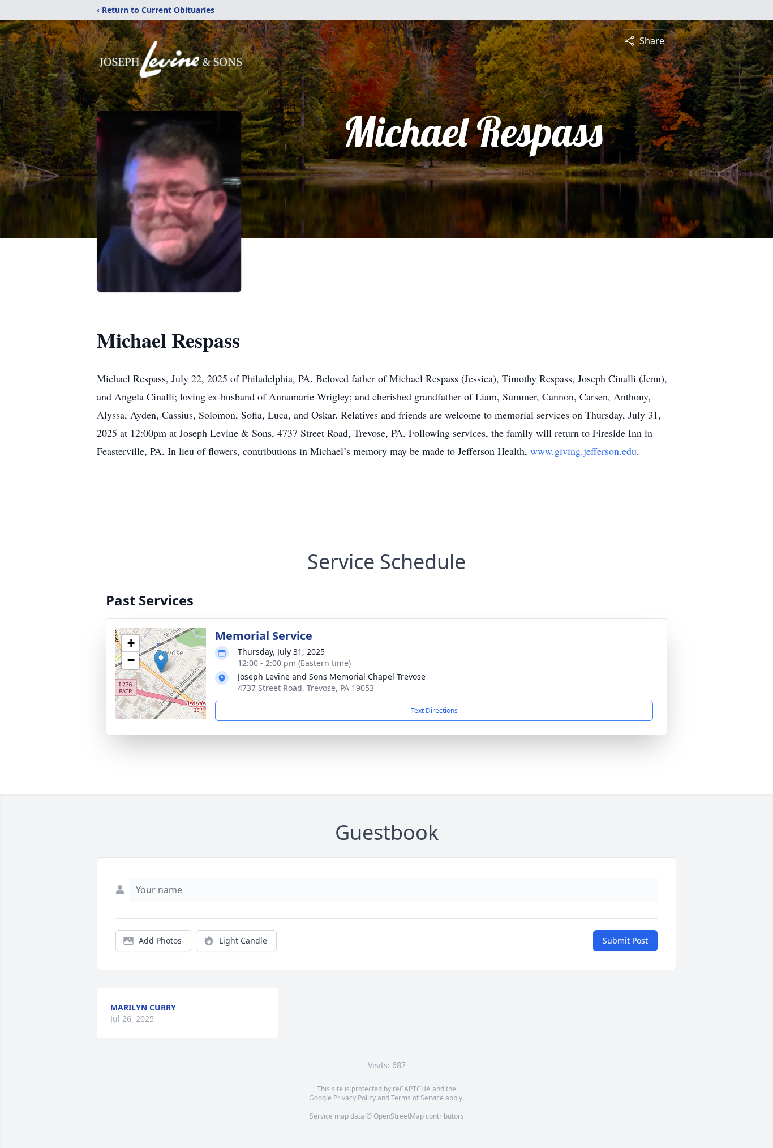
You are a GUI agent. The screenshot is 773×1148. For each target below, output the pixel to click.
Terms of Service (417, 1098)
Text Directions (434, 710)
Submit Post (625, 940)
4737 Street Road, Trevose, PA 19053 (306, 687)
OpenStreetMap (398, 1116)
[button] (161, 661)
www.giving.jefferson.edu (583, 451)
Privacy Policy (354, 1098)
